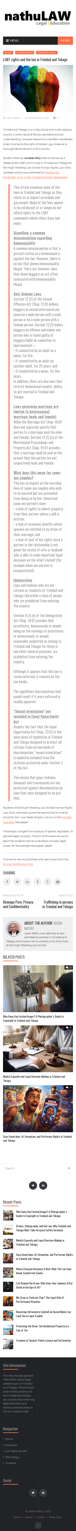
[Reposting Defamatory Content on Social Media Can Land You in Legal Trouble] (8, 1315)
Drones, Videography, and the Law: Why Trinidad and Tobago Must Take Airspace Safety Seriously (43, 1228)
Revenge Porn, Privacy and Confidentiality (18, 904)
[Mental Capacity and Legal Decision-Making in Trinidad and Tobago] (8, 1244)
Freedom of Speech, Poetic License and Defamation (43, 1340)
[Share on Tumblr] (37, 882)
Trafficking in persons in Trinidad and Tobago (57, 904)
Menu (14, 40)
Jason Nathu (13, 117)
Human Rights (25, 52)
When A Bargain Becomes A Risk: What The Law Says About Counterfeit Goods (43, 1271)
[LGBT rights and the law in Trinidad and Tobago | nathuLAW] (38, 18)
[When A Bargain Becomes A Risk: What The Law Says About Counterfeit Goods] (8, 1272)
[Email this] (58, 882)
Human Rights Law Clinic (18, 864)
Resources (55, 1517)
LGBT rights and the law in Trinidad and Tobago (35, 59)
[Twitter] (33, 1185)
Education (11, 1445)
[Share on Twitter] (17, 882)
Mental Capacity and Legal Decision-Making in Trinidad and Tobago (34, 1078)
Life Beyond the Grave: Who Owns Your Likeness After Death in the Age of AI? (44, 1285)
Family (8, 52)
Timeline (10, 1463)
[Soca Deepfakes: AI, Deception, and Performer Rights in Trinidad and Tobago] (8, 1258)
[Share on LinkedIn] (27, 882)
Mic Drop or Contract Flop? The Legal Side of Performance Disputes (40, 1299)
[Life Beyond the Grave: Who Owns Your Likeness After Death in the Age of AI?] (8, 1287)
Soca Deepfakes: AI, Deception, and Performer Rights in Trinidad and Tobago (37, 1138)
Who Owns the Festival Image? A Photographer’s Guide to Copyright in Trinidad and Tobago (33, 1018)
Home (9, 1438)
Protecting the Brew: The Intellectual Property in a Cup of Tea (42, 1328)
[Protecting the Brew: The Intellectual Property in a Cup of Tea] (8, 1330)
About (28, 1517)
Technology (12, 1457)
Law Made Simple (46, 52)
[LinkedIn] (43, 1185)
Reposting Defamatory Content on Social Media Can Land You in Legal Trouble (43, 1314)
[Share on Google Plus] (48, 882)
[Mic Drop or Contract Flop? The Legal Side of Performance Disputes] (8, 1301)
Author (40, 1517)
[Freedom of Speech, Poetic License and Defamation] (8, 1344)
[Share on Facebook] (7, 882)
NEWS (65, 40)
